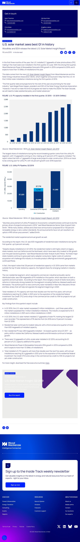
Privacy (15, 526)
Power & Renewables (8, 501)
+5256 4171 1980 (47, 32)
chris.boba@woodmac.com (14, 29)
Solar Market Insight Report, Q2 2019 (45, 218)
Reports (4, 514)
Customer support (40, 511)
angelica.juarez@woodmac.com (51, 29)
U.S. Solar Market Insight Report (38, 74)
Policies (21, 526)
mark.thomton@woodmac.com (15, 20)
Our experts (69, 514)
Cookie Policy (30, 526)
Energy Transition (7, 504)
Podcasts (38, 508)
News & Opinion (39, 501)
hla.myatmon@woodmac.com (51, 20)
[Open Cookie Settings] (4, 537)
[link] (40, 445)
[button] (71, 3)
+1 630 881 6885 (11, 23)
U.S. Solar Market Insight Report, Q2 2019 (43, 149)
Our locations (69, 511)
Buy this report (14, 395)
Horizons (37, 504)
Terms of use (6, 526)
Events (4, 511)
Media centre (69, 504)
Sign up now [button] (15, 485)
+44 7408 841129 (11, 32)
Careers (67, 508)
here (47, 363)
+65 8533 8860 (47, 23)
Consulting (5, 508)
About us (68, 501)
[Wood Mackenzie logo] (8, 2)
